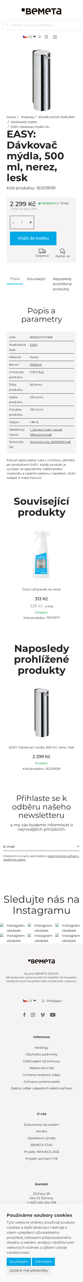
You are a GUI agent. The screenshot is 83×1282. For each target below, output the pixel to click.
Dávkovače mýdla (24, 122)
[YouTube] (53, 1014)
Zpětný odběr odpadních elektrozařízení (41, 1088)
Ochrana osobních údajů (41, 1075)
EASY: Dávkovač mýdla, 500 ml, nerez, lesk (41, 126)
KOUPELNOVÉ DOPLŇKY (57, 117)
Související (36, 279)
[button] (47, 36)
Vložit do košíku (33, 238)
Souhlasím (19, 1262)
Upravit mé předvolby (29, 1270)
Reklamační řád (42, 1068)
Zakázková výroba (41, 1138)
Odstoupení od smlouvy (41, 1061)
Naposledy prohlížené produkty (62, 284)
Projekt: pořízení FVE (41, 1159)
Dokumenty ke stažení (41, 1125)
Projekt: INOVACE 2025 (41, 1152)
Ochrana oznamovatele (42, 1082)
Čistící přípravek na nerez (41, 589)
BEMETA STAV (42, 1145)
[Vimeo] (43, 1014)
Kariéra (41, 1131)
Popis (15, 279)
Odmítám (43, 1262)
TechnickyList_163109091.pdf (50, 442)
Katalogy (41, 1047)
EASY (33, 344)
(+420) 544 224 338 (41, 1202)
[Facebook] (24, 1014)
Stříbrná (36, 364)
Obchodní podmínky (42, 1054)
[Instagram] (33, 1014)
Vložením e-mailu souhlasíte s (41, 857)
